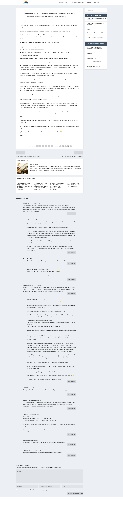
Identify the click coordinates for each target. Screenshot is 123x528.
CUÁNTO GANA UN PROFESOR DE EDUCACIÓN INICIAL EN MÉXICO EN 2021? (57, 186)
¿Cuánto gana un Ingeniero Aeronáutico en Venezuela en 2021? (94, 48)
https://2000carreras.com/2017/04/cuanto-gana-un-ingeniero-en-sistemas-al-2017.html (46, 311)
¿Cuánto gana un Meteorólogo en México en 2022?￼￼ (96, 33)
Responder (71, 214)
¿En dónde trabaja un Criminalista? (93, 67)
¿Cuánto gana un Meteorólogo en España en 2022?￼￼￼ (96, 19)
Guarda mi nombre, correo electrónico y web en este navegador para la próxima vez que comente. (39, 490)
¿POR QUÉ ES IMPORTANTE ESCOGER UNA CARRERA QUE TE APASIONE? (55, 79)
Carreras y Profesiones (77, 2)
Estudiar (89, 2)
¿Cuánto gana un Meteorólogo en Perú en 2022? (96, 38)
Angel (88, 57)
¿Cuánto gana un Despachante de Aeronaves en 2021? (96, 52)
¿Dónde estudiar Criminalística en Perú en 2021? (73, 185)
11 (65, 16)
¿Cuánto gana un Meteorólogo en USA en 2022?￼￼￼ (95, 23)
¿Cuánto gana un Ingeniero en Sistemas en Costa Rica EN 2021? (41, 185)
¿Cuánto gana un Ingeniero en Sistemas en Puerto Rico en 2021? (24, 185)
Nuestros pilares (63, 2)
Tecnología (61, 16)
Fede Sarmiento (37, 16)
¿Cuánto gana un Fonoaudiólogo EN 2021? (94, 62)
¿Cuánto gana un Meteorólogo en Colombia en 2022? (96, 28)
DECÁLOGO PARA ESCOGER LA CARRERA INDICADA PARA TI (52, 31)
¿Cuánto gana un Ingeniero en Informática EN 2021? (95, 57)
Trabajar (96, 2)
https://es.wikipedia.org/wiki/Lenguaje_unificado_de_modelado (41, 372)
